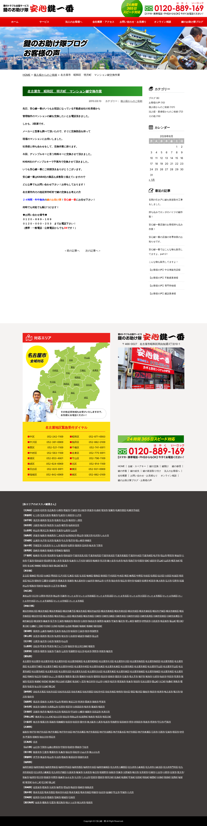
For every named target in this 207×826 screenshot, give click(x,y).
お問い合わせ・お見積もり (144, 475)
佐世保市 (37, 787)
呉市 (35, 742)
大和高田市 (78, 706)
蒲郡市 (68, 676)
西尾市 (61, 676)
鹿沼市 (64, 545)
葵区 (133, 691)
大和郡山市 (52, 706)
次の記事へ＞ (93, 250)
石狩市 (43, 510)
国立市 (124, 580)
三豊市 (45, 752)
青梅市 (63, 585)
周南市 (78, 747)
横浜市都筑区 (172, 611)
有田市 (99, 716)
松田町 (61, 626)
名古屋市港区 (127, 666)
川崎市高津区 (146, 616)
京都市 (36, 711)
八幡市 (81, 711)
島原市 (74, 787)
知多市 (163, 676)
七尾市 (36, 641)
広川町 (45, 782)
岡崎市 (31, 676)
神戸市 (33, 732)
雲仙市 (67, 787)
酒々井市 (57, 560)
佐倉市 (60, 555)
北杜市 (36, 646)
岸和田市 (138, 722)
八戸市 (78, 515)
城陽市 (88, 711)
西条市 (65, 757)
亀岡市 (50, 711)
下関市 (43, 747)
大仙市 (57, 525)
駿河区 (139, 691)
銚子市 (64, 565)
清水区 (127, 691)
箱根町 (83, 626)
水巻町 (160, 777)
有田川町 (107, 716)
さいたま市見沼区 (104, 596)
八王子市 (55, 585)
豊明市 (97, 676)
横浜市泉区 (81, 611)
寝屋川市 (44, 722)
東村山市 (99, 580)
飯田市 (109, 651)
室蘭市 (112, 510)
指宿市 (89, 802)
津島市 (176, 681)
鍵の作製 (122, 470)
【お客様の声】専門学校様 (162, 285)
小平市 (107, 580)
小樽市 (60, 510)
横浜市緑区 (77, 616)
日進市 (125, 676)
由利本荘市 (74, 525)
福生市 (47, 585)
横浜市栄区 (133, 611)
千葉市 (31, 560)
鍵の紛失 (134, 470)
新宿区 (104, 575)
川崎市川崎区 (108, 616)
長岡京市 (66, 711)
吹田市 (69, 722)
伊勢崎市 (58, 550)
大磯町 (33, 626)
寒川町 (26, 626)
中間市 (54, 777)
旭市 (51, 565)
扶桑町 (169, 681)
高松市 (76, 752)
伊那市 (102, 651)
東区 (73, 367)
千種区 (83, 370)
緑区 (86, 397)
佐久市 (81, 651)
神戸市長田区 (92, 732)
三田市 (154, 732)
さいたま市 (72, 596)
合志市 (102, 792)
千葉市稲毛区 (94, 555)
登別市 (104, 510)
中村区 (55, 370)
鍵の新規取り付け (152, 470)
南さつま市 (71, 802)
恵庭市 (67, 510)
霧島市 (45, 802)
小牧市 (106, 681)
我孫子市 (133, 560)
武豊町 (68, 681)
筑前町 (167, 777)
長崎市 (81, 787)
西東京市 (62, 580)
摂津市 (153, 722)
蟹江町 (52, 686)
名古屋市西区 (167, 661)
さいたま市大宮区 (138, 596)
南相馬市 (51, 535)
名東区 (95, 370)
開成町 (75, 626)
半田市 (170, 676)
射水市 (65, 636)
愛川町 (180, 621)
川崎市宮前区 (159, 616)
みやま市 (69, 777)
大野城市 (127, 772)
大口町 (162, 681)
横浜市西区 (48, 616)
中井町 (47, 626)
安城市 (45, 676)
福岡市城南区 (103, 767)
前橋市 (43, 550)
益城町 (109, 792)
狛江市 (31, 580)
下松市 (85, 747)
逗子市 (53, 621)
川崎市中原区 (133, 616)
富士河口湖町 (81, 646)
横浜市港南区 (107, 611)
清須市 (137, 681)
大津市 (50, 701)
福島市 (43, 535)
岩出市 (66, 716)
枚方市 (36, 722)
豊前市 (101, 777)
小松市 (50, 641)
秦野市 (138, 621)
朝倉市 (26, 777)
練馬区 (132, 575)
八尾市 (99, 722)
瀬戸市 (142, 676)
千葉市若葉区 (121, 555)
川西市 (161, 732)
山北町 (68, 626)
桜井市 (87, 706)
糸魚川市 (66, 631)
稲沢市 (113, 681)
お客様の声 (154, 102)
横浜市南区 (88, 616)
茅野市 (95, 651)
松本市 (88, 651)
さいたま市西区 (154, 596)
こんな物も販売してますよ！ (163, 261)
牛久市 (65, 540)
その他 (152, 116)
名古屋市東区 (109, 671)
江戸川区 (62, 575)
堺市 (131, 722)
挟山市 (56, 596)
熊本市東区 (74, 792)
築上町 (52, 782)
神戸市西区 (132, 732)
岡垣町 (146, 777)
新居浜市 (73, 757)
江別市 (36, 510)
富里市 (65, 560)
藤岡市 (67, 550)
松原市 (107, 722)
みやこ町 (37, 782)
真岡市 (78, 545)
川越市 (63, 596)
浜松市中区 (99, 691)
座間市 (100, 621)
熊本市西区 (49, 792)
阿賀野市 (94, 631)
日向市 (43, 797)
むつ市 (36, 515)
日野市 (176, 580)
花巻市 (57, 520)
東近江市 (73, 701)
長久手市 (133, 676)
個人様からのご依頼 (131, 101)
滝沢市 (36, 520)
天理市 (62, 706)
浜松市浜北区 (64, 691)
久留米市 (71, 772)
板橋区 (90, 575)
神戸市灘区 (53, 732)
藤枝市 (146, 691)
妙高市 (74, 631)
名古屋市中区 (47, 661)
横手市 (65, 525)
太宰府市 (144, 772)
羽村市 (40, 585)
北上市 (65, 520)
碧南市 (111, 676)
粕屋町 (124, 777)
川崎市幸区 (120, 616)
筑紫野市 (104, 772)
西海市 (45, 787)
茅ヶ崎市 (130, 621)
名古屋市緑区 (38, 671)
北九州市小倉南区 (136, 767)
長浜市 (36, 701)
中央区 (120, 575)
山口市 (36, 747)
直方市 (180, 772)
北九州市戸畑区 (59, 772)
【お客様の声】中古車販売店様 (164, 269)
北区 (71, 360)
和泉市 (146, 722)
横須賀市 (38, 621)
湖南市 (95, 701)
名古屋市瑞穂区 (137, 671)
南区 (73, 393)
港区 (54, 391)
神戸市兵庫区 (79, 732)
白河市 (96, 535)
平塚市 (114, 621)
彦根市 (43, 701)
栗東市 (88, 701)
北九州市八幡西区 (118, 767)
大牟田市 (87, 772)
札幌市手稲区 (133, 510)
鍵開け (165, 466)
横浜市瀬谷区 (145, 611)
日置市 (52, 802)
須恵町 (174, 777)
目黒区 (154, 575)
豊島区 (97, 575)
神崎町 (38, 565)
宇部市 (64, 747)
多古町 (31, 565)
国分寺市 (115, 580)
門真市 (168, 722)
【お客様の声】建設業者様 (162, 293)
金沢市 (43, 641)
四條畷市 (61, 722)
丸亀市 (62, 752)
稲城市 (138, 580)
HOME (26, 74)
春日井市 (91, 681)
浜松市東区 (76, 691)
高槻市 (52, 722)
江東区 (70, 575)
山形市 (67, 530)
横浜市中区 (37, 616)
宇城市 (123, 792)
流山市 (164, 555)
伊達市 (90, 510)
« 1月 (152, 179)
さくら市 (56, 545)
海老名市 (92, 621)
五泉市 (57, 631)
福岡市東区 (28, 767)
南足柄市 (164, 621)
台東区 (47, 575)
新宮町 (29, 782)
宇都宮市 (37, 545)
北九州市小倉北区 (154, 767)
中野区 (139, 575)
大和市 (84, 621)
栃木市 (92, 545)
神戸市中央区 (66, 732)
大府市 (156, 676)
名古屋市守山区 (155, 666)
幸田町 (45, 681)
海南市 (91, 716)
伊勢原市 (146, 621)
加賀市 (57, 641)
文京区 (83, 575)
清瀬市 (70, 580)
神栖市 (88, 540)
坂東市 (57, 540)
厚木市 (77, 621)
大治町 (45, 686)
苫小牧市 (82, 510)
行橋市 (152, 772)
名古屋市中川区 (106, 661)
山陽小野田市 (53, 747)
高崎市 (36, 550)
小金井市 (90, 580)
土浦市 (36, 540)
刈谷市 (90, 676)
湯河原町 (98, 626)
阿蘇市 (95, 792)
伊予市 (36, 757)
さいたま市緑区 (170, 596)
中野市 (36, 651)
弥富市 (31, 686)
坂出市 (69, 752)
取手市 (72, 540)
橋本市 (38, 716)
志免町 (117, 777)
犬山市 (99, 681)
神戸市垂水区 (119, 732)
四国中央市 (83, 757)
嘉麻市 (61, 777)
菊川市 (177, 691)
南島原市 (89, 787)
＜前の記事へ (72, 250)
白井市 (119, 560)
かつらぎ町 (47, 716)
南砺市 (88, 636)
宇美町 (132, 777)
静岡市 (120, 691)
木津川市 (105, 711)
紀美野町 (83, 716)
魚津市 (57, 636)
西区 (62, 360)
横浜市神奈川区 (30, 611)
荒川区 (40, 575)
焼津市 (160, 691)
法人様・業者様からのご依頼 (163, 111)
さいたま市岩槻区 (87, 596)
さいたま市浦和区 (44, 601)
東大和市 (160, 580)
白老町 (97, 510)
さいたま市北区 (121, 596)
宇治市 (74, 711)
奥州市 (72, 520)
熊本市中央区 (62, 792)
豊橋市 (83, 676)
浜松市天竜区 (39, 691)
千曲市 (57, 651)
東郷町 (38, 681)
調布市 (38, 580)
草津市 (81, 701)
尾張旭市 (121, 681)
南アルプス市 (60, 646)
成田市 (153, 560)
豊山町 (155, 681)
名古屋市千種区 (35, 666)
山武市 (167, 560)
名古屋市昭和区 (75, 661)
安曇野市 (73, 651)
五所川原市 (45, 515)
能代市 (43, 525)
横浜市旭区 (43, 611)
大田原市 (46, 545)
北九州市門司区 (170, 767)
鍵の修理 (176, 466)
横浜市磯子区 (69, 611)
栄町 (147, 560)
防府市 (71, 747)
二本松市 (61, 535)
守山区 (87, 358)
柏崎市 (50, 631)
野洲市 (65, 701)
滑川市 (50, 636)
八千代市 (81, 560)
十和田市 (70, 515)
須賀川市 (88, 535)
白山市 (65, 641)
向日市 (57, 711)
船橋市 (36, 555)
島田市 (153, 691)
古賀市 (173, 772)
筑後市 (47, 777)
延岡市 (36, 797)
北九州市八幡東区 (42, 772)
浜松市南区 (110, 691)
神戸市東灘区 (144, 732)
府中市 (131, 580)
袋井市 (31, 696)
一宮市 (83, 681)
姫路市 (26, 732)
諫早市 (60, 787)
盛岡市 (43, 520)
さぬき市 (84, 752)
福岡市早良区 (65, 767)
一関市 (79, 520)
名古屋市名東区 (97, 666)
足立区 (26, 575)
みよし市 (53, 676)
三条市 (81, 631)
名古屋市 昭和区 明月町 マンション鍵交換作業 (64, 91)
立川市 (168, 580)
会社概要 (122, 475)
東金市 (178, 555)
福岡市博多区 (51, 767)
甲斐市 (43, 646)
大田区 (168, 575)
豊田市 (118, 676)
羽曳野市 (115, 722)
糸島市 (112, 772)
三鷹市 (45, 580)
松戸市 (156, 555)
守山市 (57, 701)
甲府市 (50, 646)
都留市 (91, 646)
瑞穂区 (77, 384)
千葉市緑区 (147, 555)
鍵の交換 (153, 466)
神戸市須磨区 (106, 732)
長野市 (43, 651)
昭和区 (78, 377)
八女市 (159, 772)
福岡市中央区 (89, 767)
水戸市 (43, 540)
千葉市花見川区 (80, 555)
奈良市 (36, 706)
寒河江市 (44, 530)
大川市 (78, 777)
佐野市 (71, 545)
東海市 (149, 676)
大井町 (54, 626)
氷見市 (36, 636)
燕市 (87, 631)
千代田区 (112, 575)
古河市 (50, 540)
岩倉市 (129, 681)
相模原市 (69, 621)
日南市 (72, 797)
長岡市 (36, 631)
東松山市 (27, 596)
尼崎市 (36, 737)
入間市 (42, 596)
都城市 (65, 797)
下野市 (99, 545)
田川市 (40, 777)
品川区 (161, 575)
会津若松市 (71, 535)
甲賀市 (102, 701)
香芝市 (69, 706)
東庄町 (57, 565)
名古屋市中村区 (66, 666)
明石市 (52, 737)
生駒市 (43, 706)
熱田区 (66, 384)
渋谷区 (147, 575)
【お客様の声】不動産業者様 (163, 277)
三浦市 (60, 621)
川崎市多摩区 (173, 616)
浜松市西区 (88, 691)
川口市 (35, 596)
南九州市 (81, 802)
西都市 (50, 797)
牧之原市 (168, 691)
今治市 (57, 757)
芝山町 (160, 560)
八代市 (130, 792)
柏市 (126, 560)
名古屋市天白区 (79, 671)
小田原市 (155, 621)
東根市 (52, 530)
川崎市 (98, 616)
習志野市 (51, 555)
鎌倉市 (46, 621)
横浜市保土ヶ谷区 (62, 616)
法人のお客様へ (172, 470)
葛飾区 (33, 575)
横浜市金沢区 (94, 611)
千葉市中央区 (135, 555)
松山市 (50, 757)
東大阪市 (91, 722)
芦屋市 (29, 737)
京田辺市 (96, 711)
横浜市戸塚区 (159, 611)
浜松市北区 (52, 691)
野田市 (171, 555)
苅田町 (139, 777)
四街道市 (68, 555)
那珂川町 (109, 777)
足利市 (85, 545)
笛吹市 (71, 646)
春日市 (96, 772)
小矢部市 (73, 636)
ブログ (152, 98)
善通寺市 (53, 752)
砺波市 (81, 636)
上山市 (74, 530)
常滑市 (177, 676)
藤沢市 (122, 621)
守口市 (161, 722)
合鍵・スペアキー (137, 466)
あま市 (38, 686)
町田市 (152, 580)
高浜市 (104, 676)
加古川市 (44, 737)
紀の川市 (58, 716)
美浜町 (75, 681)
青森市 (55, 515)
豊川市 (75, 676)
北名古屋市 (146, 681)
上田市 (65, 651)
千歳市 (74, 510)
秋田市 (50, 525)
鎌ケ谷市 (111, 560)
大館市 (36, 525)
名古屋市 (27, 661)
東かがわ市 (94, 752)
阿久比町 (60, 681)
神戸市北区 (42, 732)
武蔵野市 (53, 580)
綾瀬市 (107, 621)
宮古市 (50, 520)
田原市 (31, 681)
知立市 (38, 676)
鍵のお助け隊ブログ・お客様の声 (135, 480)
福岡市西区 (77, 767)
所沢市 (49, 596)
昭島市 (33, 585)
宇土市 (116, 792)
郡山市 (80, 535)
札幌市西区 (121, 510)
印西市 (141, 560)
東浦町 (52, 681)
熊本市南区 (86, 792)
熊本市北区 (38, 792)
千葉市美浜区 (108, 555)
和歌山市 (74, 716)
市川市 (43, 555)
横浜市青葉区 (55, 611)
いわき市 (105, 535)
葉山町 (173, 621)
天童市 (60, 530)
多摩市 (145, 580)
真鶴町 (90, 626)
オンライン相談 (169, 475)
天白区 (89, 385)
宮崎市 (57, 797)
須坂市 (50, 651)
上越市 (43, 631)
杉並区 (175, 575)
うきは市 (86, 777)
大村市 (52, 787)
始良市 (38, 802)
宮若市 (94, 777)
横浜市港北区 (120, 611)
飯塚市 (79, 772)
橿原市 (101, 706)
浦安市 (89, 560)
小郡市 (166, 772)
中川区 (53, 382)
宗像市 (119, 772)
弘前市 (62, 515)
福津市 (33, 777)
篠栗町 (153, 777)
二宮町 (40, 626)
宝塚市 (169, 732)
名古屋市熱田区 (137, 661)
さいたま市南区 (76, 601)
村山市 (36, 530)
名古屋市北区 (51, 671)
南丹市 (43, 711)
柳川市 (135, 772)
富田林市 (124, 722)
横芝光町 (175, 560)
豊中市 (83, 722)
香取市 (45, 565)
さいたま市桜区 (61, 601)
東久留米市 (80, 580)
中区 (68, 373)
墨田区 (54, 575)
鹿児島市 (61, 802)
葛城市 (94, 706)
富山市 (95, 636)
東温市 (43, 757)
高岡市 (43, 636)
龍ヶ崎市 (80, 540)
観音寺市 (37, 752)
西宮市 (176, 732)
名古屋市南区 (167, 671)
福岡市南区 (39, 767)
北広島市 (51, 510)
